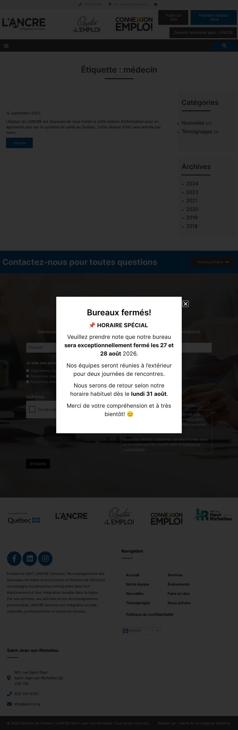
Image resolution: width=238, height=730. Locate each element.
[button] (185, 303)
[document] (119, 365)
